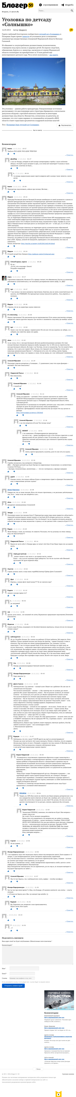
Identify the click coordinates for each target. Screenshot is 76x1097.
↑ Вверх (38, 1069)
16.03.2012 (17, 148)
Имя (4, 968)
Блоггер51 (18, 5)
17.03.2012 (22, 159)
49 (71, 29)
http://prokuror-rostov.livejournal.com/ (41, 254)
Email (4, 974)
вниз (58, 1094)
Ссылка (4, 978)
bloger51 (69, 5)
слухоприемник (50, 5)
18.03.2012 (44, 449)
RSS (18, 11)
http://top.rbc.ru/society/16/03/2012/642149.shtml (38, 243)
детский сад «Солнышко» (49, 34)
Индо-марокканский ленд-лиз (54, 1017)
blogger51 (23, 30)
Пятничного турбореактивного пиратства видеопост (58, 1037)
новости (25, 36)
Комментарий (7, 945)
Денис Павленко (13, 490)
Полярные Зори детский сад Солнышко (22, 124)
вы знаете (53, 55)
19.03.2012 (34, 755)
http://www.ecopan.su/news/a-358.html (29, 413)
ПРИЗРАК (22, 793)
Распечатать (66, 125)
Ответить (70, 155)
